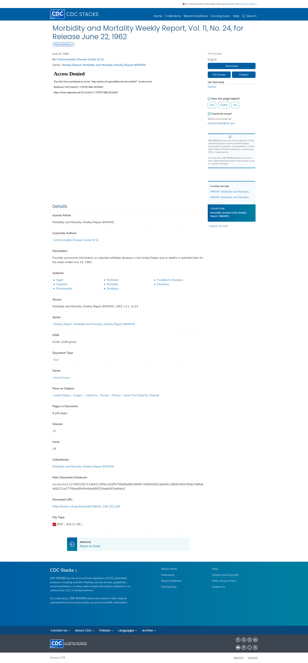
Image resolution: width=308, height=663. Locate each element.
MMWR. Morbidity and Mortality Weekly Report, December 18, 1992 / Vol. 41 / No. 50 (231, 197)
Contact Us (218, 587)
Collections (173, 16)
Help (236, 16)
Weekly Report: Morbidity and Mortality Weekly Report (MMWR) (104, 65)
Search (251, 16)
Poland (116, 395)
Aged (59, 280)
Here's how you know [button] (245, 4)
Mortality (112, 284)
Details (212, 87)
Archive (147, 630)
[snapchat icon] (249, 647)
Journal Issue (61, 377)
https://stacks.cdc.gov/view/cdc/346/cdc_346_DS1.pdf (86, 506)
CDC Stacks (62, 570)
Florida (104, 395)
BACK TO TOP (219, 226)
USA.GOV (253, 657)
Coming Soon (220, 16)
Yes (212, 105)
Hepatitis (62, 284)
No (235, 105)
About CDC (83, 630)
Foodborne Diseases (170, 280)
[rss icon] (255, 647)
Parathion (163, 284)
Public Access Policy (224, 581)
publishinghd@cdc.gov (221, 123)
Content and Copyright (225, 575)
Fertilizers (113, 280)
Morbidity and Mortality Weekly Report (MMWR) (83, 466)
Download (231, 66)
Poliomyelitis (64, 288)
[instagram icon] (249, 639)
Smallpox (113, 288)
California (91, 395)
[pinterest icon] (243, 647)
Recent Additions (196, 16)
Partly (223, 105)
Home (158, 16)
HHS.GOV (239, 657)
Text (56, 360)
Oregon (77, 395)
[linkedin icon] (255, 639)
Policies (104, 630)
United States (61, 395)
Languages (126, 630)
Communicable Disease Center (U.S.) (80, 59)
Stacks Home (169, 569)
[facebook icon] (238, 639)
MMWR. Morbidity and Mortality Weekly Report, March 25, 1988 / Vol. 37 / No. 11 (231, 191)
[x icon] (243, 639)
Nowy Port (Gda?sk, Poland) (141, 395)
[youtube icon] (238, 647)
